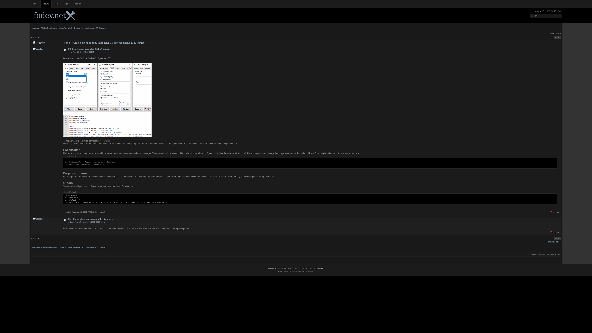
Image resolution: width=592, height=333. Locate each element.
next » (558, 33)
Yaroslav (39, 49)
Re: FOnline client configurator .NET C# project (90, 219)
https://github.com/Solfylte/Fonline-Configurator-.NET (87, 58)
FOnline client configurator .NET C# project (88, 49)
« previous (551, 33)
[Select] (72, 156)
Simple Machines (274, 268)
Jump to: (534, 254)
